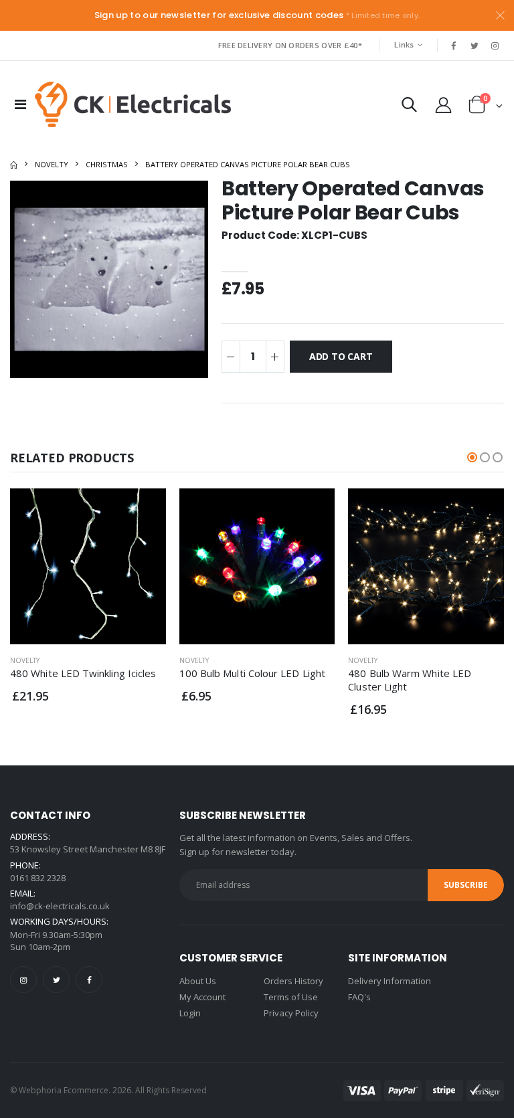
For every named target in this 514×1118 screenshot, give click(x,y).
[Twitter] (56, 979)
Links (404, 44)
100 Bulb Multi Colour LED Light (252, 673)
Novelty (51, 164)
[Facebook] (89, 979)
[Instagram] (23, 979)
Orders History (293, 981)
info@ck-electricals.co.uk (60, 906)
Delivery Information (389, 981)
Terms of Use (291, 997)
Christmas (107, 164)
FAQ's (359, 997)
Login (190, 1013)
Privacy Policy (291, 1013)
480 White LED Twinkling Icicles (83, 673)
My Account (202, 997)
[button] (409, 107)
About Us (197, 981)
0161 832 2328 (38, 878)
